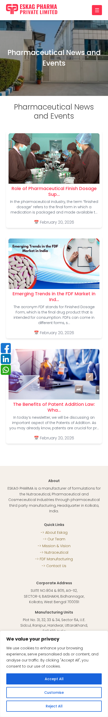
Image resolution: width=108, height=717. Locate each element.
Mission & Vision (56, 545)
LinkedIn (6, 359)
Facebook (6, 348)
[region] (54, 674)
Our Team (56, 539)
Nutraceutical (56, 552)
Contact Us (56, 565)
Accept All (54, 678)
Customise (54, 692)
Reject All (54, 706)
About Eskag (56, 532)
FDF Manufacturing (56, 559)
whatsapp (6, 370)
